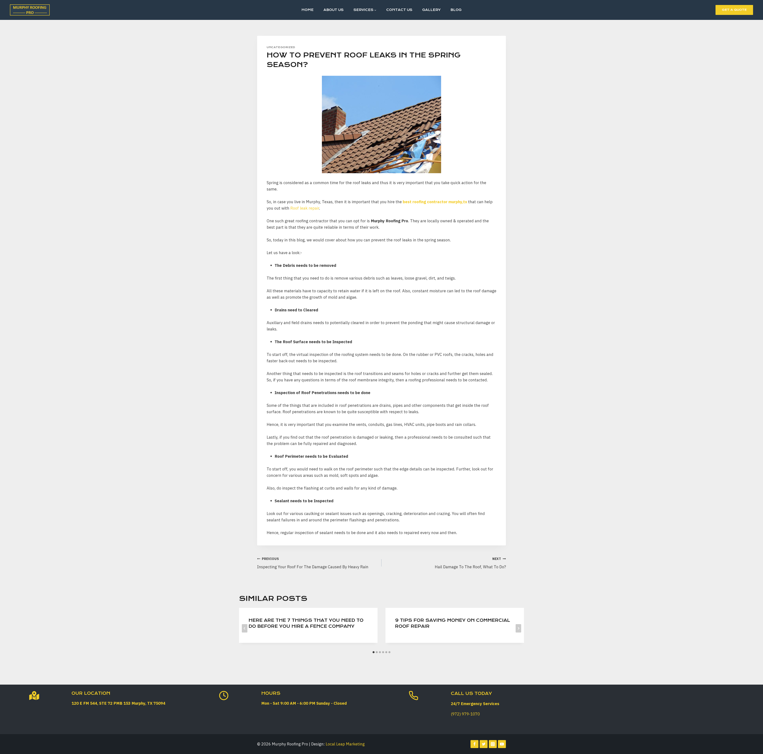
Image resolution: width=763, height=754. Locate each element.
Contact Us (399, 10)
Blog (456, 10)
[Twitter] (484, 744)
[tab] (374, 652)
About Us (333, 10)
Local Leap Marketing (345, 744)
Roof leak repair (304, 208)
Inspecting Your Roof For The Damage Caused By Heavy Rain (312, 563)
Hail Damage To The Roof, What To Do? (470, 563)
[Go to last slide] (244, 628)
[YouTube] (502, 744)
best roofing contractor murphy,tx (435, 201)
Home (307, 10)
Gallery (431, 10)
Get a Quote (734, 10)
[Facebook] (474, 744)
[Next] (518, 628)
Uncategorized (281, 47)
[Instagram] (493, 744)
